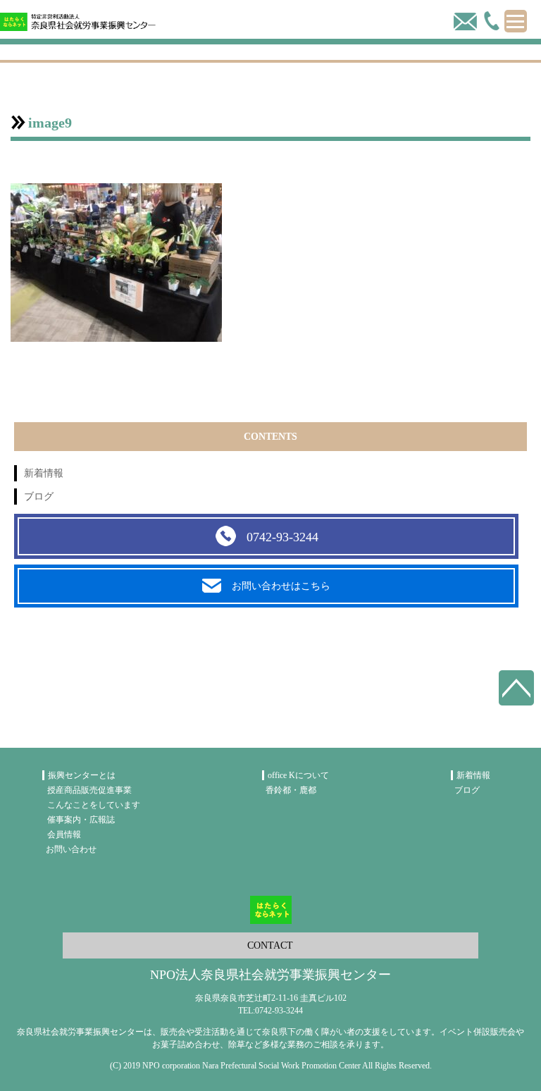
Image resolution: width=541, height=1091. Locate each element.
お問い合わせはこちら (281, 586)
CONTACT (270, 945)
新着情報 (43, 473)
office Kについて (298, 775)
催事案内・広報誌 (81, 820)
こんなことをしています (93, 805)
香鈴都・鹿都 (291, 790)
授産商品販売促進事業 (89, 790)
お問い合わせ (71, 849)
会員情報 (64, 834)
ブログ (39, 496)
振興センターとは (82, 775)
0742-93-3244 (282, 537)
